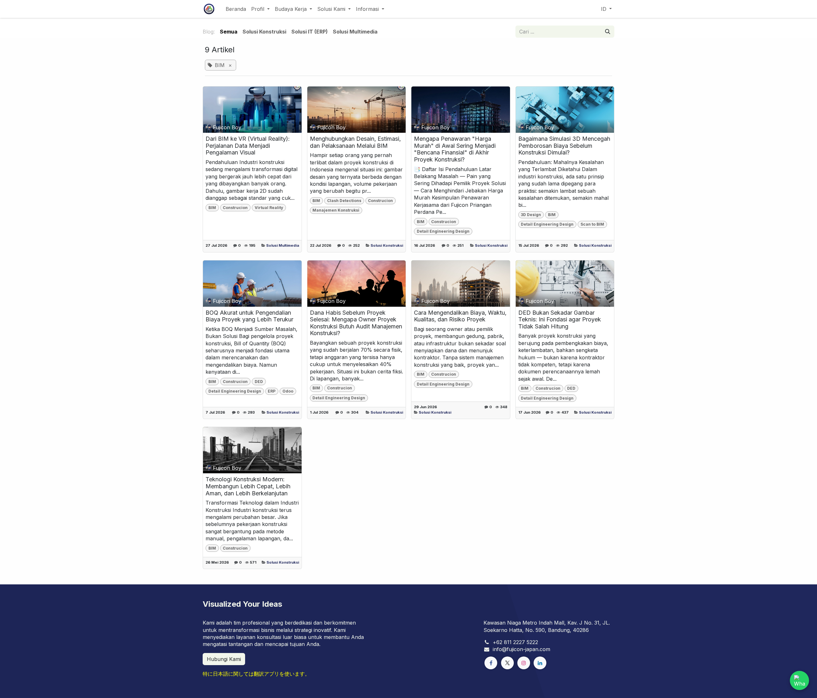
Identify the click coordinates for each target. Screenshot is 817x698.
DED (259, 381)
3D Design (531, 214)
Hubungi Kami (224, 659)
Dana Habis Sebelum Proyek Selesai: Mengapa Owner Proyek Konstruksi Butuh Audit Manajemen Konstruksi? (356, 323)
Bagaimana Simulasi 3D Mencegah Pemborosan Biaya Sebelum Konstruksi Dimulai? (564, 145)
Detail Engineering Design (443, 231)
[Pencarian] (607, 32)
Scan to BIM (592, 224)
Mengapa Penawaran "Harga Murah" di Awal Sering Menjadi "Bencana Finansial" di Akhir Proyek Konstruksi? (455, 149)
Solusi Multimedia (282, 245)
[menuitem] (236, 9)
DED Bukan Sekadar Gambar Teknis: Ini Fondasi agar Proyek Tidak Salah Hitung (559, 319)
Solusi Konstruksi (387, 245)
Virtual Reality (269, 207)
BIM (212, 207)
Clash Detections (344, 200)
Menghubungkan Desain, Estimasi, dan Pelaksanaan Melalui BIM (355, 142)
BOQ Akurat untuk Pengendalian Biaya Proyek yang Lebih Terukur (249, 316)
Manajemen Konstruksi (335, 210)
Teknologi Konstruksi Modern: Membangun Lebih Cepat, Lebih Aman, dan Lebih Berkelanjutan (248, 486)
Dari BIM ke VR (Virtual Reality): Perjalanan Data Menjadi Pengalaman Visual (248, 145)
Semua (228, 31)
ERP (271, 391)
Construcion (235, 207)
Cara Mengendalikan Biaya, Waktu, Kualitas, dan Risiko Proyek (460, 316)
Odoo (287, 391)
